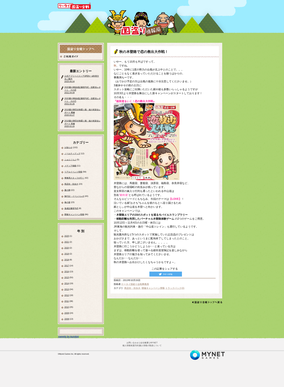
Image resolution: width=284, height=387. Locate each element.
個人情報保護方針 (130, 345)
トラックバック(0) (174, 288)
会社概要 (144, 343)
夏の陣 (67, 190)
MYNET (153, 343)
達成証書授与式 (71, 208)
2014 (66, 283)
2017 (66, 266)
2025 (66, 236)
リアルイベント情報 (73, 172)
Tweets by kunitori (68, 336)
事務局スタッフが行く (74, 178)
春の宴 (67, 202)
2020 (66, 248)
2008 (66, 319)
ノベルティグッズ (72, 153)
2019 (66, 254)
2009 (66, 313)
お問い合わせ (133, 343)
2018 (66, 260)
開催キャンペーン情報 (74, 214)
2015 (66, 277)
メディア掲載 (70, 166)
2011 (66, 301)
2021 (66, 242)
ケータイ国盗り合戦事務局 (135, 284)
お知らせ (68, 147)
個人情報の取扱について (150, 345)
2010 (66, 307)
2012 (66, 295)
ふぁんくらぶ (70, 160)
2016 (66, 271)
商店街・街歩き (71, 184)
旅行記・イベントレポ (74, 196)
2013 (66, 289)
